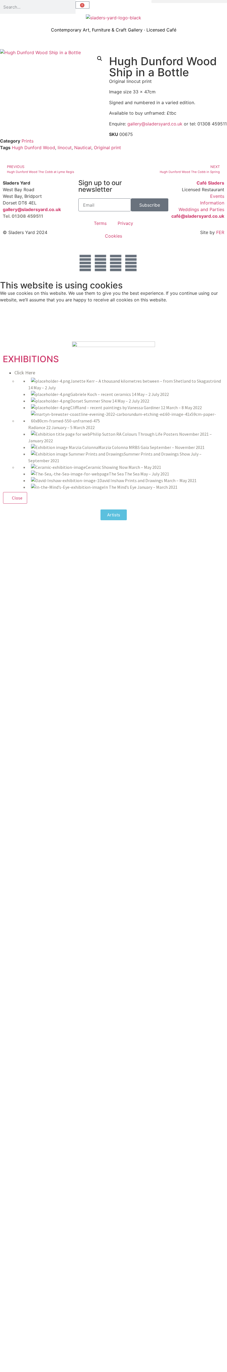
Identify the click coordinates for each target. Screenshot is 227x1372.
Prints (27, 141)
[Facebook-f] (100, 263)
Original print (107, 147)
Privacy (125, 223)
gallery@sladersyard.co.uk (155, 124)
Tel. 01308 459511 (23, 216)
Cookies (113, 236)
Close (16, 498)
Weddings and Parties (201, 209)
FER (220, 232)
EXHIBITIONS (31, 359)
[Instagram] (116, 263)
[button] (189, 1)
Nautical (82, 147)
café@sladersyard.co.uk (197, 216)
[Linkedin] (131, 263)
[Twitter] (85, 263)
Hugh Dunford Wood (33, 147)
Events (217, 196)
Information (212, 203)
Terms (100, 223)
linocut (65, 147)
